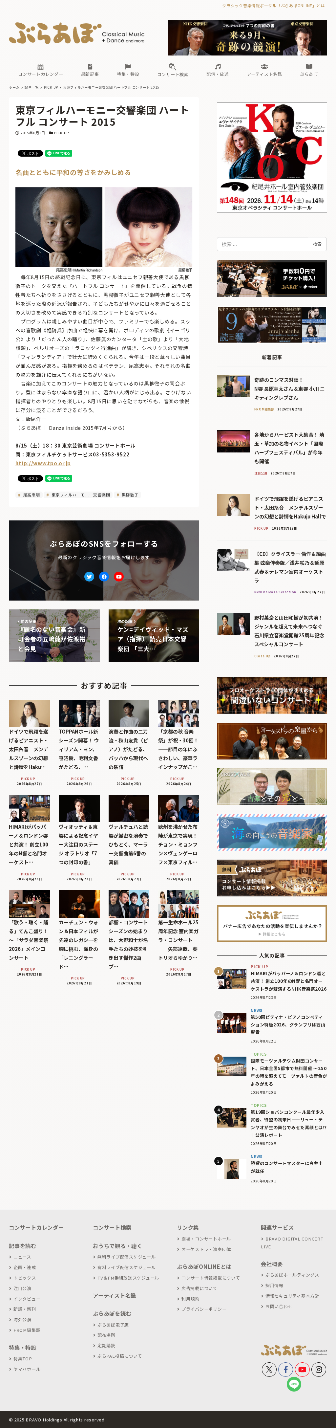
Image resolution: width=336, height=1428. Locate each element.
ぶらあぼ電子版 (113, 1325)
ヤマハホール (26, 1369)
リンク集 (188, 1227)
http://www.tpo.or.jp (43, 463)
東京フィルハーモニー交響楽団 (80, 494)
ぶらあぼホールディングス (292, 1275)
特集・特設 (22, 1347)
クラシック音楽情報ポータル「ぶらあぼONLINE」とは (273, 5)
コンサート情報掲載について (210, 1278)
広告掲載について (199, 1288)
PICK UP (61, 132)
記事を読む (22, 1246)
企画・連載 (24, 1267)
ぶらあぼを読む (112, 1313)
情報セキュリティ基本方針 (292, 1296)
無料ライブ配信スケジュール (126, 1257)
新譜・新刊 (24, 1309)
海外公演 (22, 1319)
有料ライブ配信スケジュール (126, 1267)
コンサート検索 (112, 1227)
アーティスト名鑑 (114, 1295)
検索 (317, 244)
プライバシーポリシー (203, 1309)
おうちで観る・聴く (117, 1246)
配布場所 (106, 1335)
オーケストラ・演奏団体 (206, 1249)
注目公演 (22, 1288)
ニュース (22, 1257)
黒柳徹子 (129, 494)
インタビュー (26, 1299)
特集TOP (22, 1358)
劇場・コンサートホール (206, 1239)
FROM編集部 (26, 1330)
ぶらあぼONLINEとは (204, 1266)
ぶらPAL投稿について (119, 1356)
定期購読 (106, 1345)
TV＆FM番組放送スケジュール (128, 1278)
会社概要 (272, 1264)
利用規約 (190, 1299)
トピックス (24, 1278)
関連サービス (277, 1227)
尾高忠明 (31, 494)
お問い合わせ (278, 1306)
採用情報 (274, 1285)
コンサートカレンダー (36, 1227)
